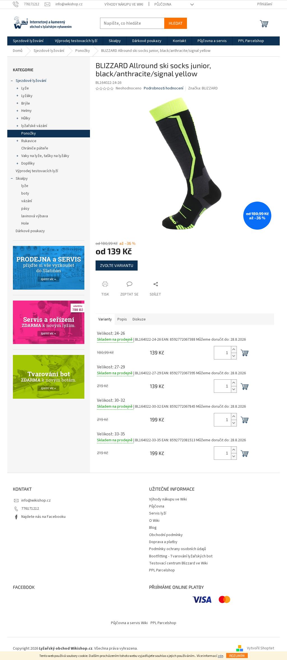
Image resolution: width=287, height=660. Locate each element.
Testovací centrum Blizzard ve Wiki (178, 563)
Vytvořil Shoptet (260, 648)
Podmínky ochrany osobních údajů (177, 549)
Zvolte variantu (116, 265)
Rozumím (237, 655)
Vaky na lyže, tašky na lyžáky (45, 156)
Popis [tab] (122, 319)
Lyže (25, 88)
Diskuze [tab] (139, 319)
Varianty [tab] (105, 319)
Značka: (203, 88)
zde (220, 656)
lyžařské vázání (34, 126)
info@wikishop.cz (36, 500)
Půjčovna (162, 4)
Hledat (175, 23)
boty (25, 193)
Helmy (26, 111)
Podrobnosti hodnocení (163, 88)
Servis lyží (157, 513)
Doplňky (28, 163)
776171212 (30, 508)
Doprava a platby (163, 542)
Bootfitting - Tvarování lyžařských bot (180, 556)
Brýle (25, 103)
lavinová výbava (34, 216)
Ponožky (28, 133)
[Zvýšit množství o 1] (234, 349)
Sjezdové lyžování (31, 81)
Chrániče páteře (34, 148)
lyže (24, 186)
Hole (25, 223)
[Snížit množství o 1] (234, 356)
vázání (26, 201)
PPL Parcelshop (162, 570)
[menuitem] (28, 40)
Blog (153, 527)
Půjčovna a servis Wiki (129, 623)
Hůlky (25, 118)
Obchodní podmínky (166, 535)
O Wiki (154, 520)
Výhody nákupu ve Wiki (124, 4)
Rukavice (28, 141)
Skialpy (22, 178)
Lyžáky (27, 96)
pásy (25, 208)
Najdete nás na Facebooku (43, 517)
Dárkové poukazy (30, 231)
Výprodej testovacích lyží (37, 171)
